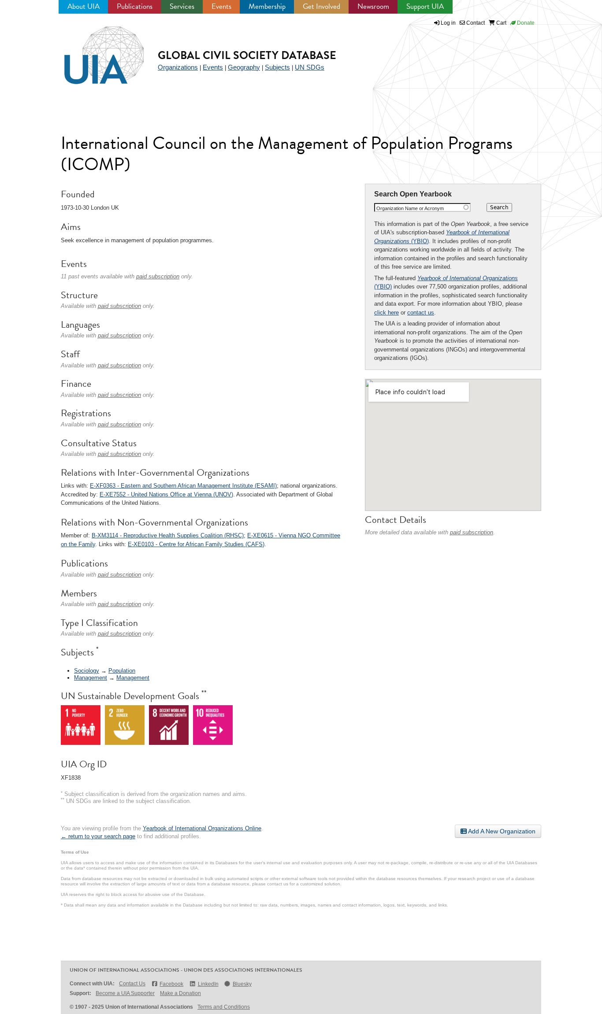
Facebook (171, 984)
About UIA (83, 6)
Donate (525, 23)
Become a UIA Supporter (125, 993)
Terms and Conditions (223, 1007)
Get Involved (321, 6)
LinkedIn (208, 984)
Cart (500, 23)
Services (182, 6)
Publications (134, 6)
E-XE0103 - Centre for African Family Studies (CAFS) (196, 544)
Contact (475, 23)
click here (386, 312)
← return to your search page (98, 836)
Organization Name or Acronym (410, 208)
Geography (244, 67)
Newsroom (373, 6)
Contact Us (132, 984)
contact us (420, 312)
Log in (448, 23)
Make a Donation (180, 993)
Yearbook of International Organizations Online (202, 828)
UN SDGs (309, 67)
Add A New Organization (501, 831)
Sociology (86, 670)
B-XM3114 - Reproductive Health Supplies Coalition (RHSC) (168, 535)
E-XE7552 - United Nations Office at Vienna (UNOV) (166, 494)
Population (121, 670)
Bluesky (242, 984)
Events (221, 6)
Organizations (178, 67)
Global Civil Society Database (247, 55)
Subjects (277, 67)
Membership (267, 6)
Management (90, 677)
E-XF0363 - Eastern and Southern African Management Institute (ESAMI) (183, 485)
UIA (94, 50)
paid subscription (471, 532)
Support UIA (425, 6)
